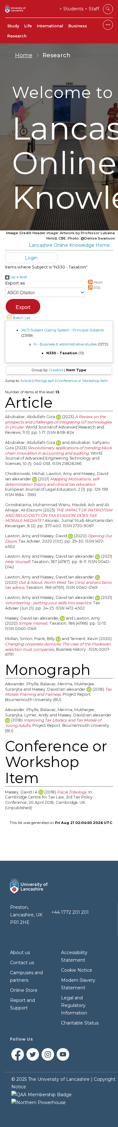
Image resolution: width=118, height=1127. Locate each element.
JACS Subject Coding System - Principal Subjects (62, 330)
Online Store (23, 990)
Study (13, 26)
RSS (96, 287)
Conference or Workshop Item (82, 380)
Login (31, 258)
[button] (23, 306)
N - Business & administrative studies (65, 344)
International (50, 26)
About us (20, 952)
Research (16, 36)
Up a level (18, 277)
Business (77, 26)
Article (25, 380)
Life (28, 26)
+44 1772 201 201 (70, 912)
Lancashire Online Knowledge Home (69, 245)
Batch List (21, 318)
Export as (15, 282)
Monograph (44, 380)
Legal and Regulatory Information (74, 1005)
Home (23, 55)
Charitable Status (79, 1023)
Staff (94, 9)
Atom (98, 282)
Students (73, 9)
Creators (56, 370)
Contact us (22, 962)
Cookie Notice (76, 970)
